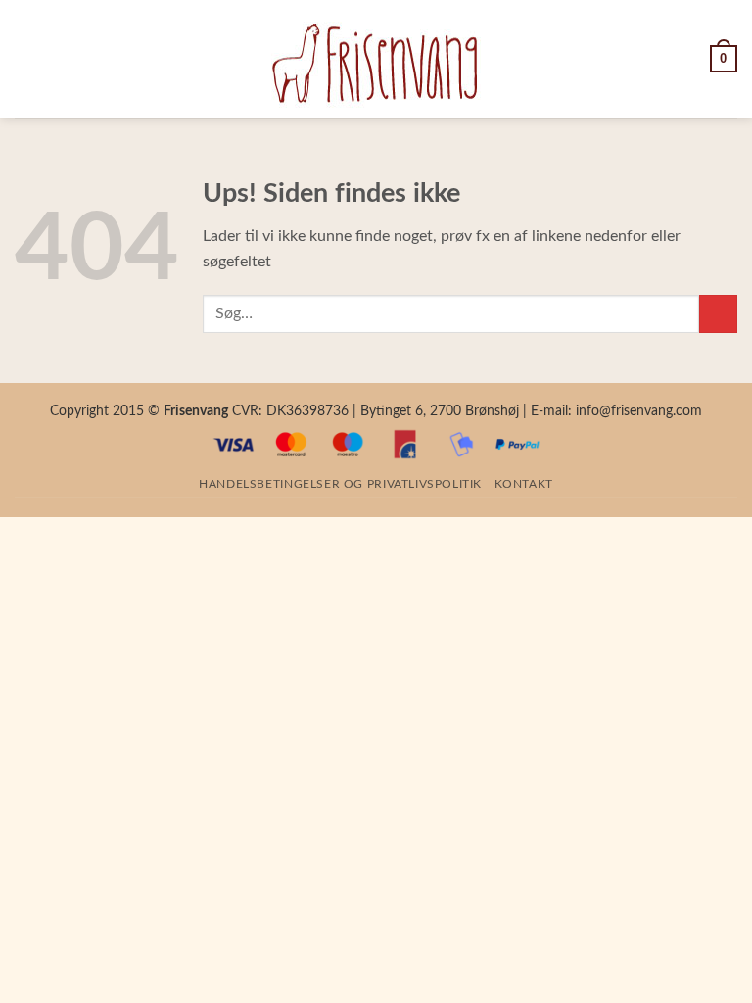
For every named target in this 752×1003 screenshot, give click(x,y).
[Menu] (26, 58)
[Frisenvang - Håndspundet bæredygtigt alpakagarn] (376, 59)
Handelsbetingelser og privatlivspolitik (340, 484)
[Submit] (718, 314)
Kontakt (523, 484)
